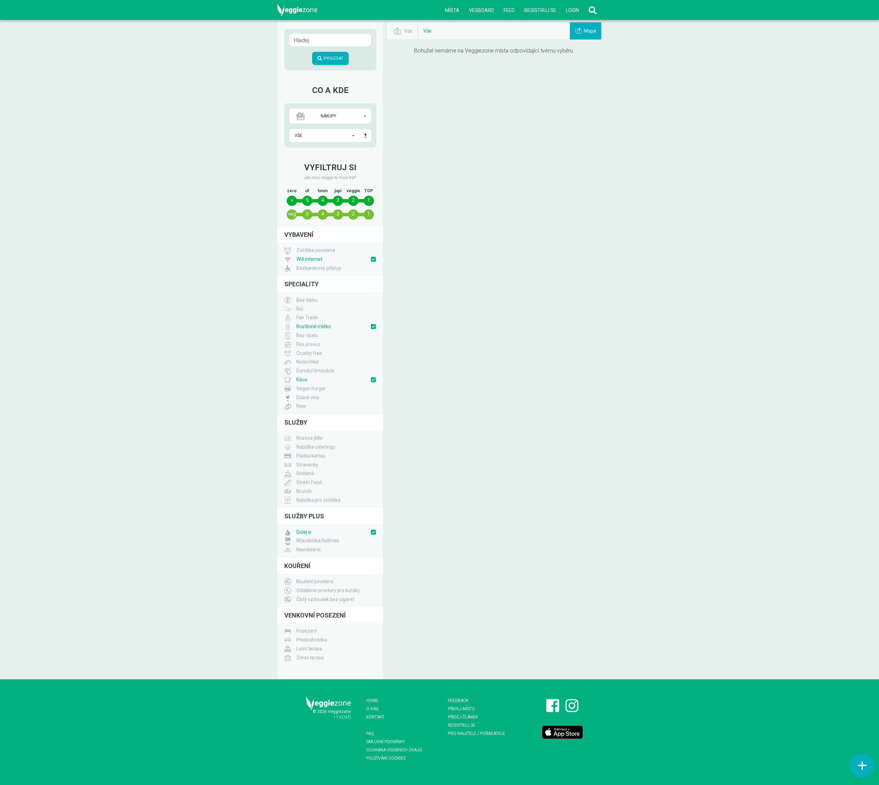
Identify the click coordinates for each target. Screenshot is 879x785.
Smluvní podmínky (385, 741)
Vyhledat (332, 58)
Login (572, 10)
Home (372, 700)
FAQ (370, 733)
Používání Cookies (386, 758)
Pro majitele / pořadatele (476, 733)
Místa (452, 10)
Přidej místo (461, 708)
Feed (509, 10)
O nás (372, 708)
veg (292, 214)
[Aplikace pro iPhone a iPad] (562, 731)
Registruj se (540, 10)
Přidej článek (463, 717)
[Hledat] (593, 10)
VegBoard (481, 10)
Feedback (458, 700)
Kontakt (375, 717)
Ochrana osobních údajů (394, 750)
